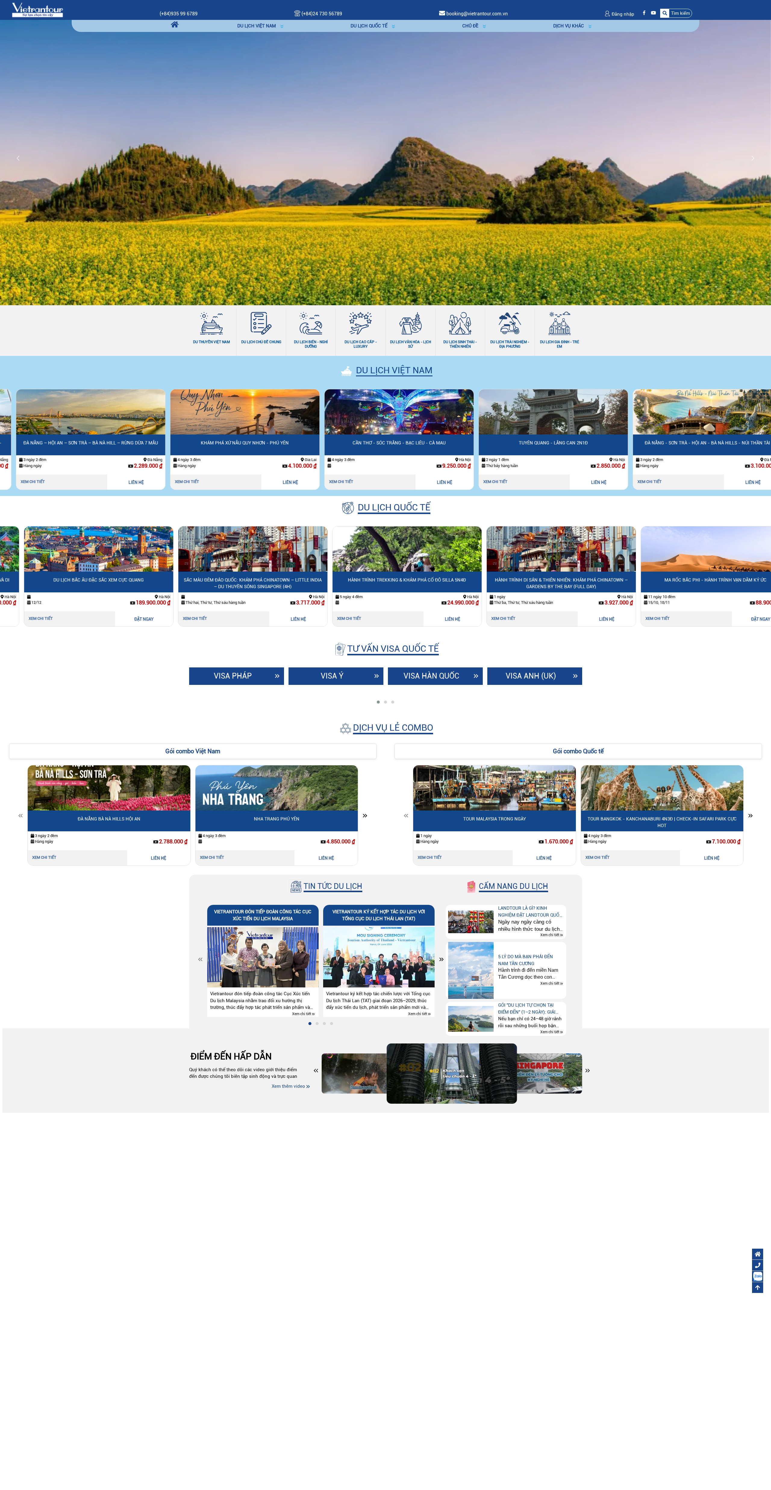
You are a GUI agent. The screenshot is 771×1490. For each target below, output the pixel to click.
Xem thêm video (288, 1086)
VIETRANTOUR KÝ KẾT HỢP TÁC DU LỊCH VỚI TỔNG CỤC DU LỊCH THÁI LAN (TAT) (378, 915)
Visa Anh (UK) (531, 676)
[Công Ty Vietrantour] (37, 9)
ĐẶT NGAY (122, 619)
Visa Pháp (233, 676)
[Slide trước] (20, 816)
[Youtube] (652, 13)
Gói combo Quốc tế (578, 751)
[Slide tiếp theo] (365, 816)
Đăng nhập (622, 14)
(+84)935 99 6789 (179, 14)
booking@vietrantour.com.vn (477, 14)
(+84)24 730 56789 (321, 14)
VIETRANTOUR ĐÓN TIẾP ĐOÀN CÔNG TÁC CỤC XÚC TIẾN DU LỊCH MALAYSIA (262, 915)
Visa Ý (332, 676)
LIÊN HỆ (122, 482)
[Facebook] (643, 13)
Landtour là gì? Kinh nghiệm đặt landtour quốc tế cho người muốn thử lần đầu (530, 911)
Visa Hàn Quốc (431, 676)
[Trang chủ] (175, 25)
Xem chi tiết (19, 481)
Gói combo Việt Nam (192, 751)
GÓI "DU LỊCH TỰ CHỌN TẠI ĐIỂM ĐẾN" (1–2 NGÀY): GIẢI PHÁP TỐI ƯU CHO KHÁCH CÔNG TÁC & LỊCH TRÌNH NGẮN (530, 1008)
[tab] (378, 702)
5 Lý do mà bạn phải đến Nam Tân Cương (525, 960)
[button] (676, 13)
